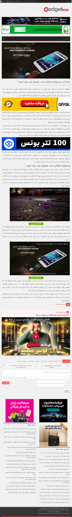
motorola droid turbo (55, 361)
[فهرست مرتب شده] (14, 378)
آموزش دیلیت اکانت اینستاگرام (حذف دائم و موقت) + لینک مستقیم (19, 429)
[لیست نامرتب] (17, 378)
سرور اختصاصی (55, 513)
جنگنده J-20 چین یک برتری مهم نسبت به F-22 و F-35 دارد (55, 453)
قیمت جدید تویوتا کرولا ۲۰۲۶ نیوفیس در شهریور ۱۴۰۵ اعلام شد (54, 489)
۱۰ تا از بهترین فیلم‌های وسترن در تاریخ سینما (58, 469)
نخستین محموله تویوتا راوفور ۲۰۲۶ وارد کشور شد (58, 486)
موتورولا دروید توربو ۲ (21, 361)
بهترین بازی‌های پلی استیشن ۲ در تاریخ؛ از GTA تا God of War (54, 499)
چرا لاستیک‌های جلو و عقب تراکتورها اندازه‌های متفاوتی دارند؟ (21, 461)
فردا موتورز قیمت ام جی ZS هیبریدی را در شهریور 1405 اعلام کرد (54, 492)
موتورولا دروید (31, 361)
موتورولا (8, 227)
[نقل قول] (19, 378)
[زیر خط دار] (9, 378)
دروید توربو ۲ (44, 361)
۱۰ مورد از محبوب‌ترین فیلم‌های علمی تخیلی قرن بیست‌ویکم (55, 502)
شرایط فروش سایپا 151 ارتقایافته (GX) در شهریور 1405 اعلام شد (54, 463)
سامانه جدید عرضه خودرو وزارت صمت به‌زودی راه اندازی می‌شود (54, 496)
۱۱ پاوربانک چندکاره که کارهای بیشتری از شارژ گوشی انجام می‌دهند (20, 489)
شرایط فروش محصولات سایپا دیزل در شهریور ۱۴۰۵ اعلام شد (22, 492)
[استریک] (12, 378)
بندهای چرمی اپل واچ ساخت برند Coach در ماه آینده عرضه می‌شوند (21, 365)
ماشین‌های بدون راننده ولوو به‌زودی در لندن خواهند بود (51, 365)
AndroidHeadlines (60, 304)
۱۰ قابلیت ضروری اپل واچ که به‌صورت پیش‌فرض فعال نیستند (21, 464)
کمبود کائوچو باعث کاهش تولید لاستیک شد (26, 452)
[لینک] (25, 378)
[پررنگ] (4, 378)
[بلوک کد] (22, 378)
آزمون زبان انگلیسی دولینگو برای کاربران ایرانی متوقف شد (22, 483)
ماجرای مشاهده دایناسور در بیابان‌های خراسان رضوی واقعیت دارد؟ (53, 477)
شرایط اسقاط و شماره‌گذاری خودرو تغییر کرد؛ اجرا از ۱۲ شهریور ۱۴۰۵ (53, 459)
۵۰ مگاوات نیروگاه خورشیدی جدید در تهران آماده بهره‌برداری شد (21, 486)
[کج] (6, 378)
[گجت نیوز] (56, 12)
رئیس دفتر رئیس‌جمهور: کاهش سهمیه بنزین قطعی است (56, 466)
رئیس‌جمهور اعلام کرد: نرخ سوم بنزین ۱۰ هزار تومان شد (57, 456)
